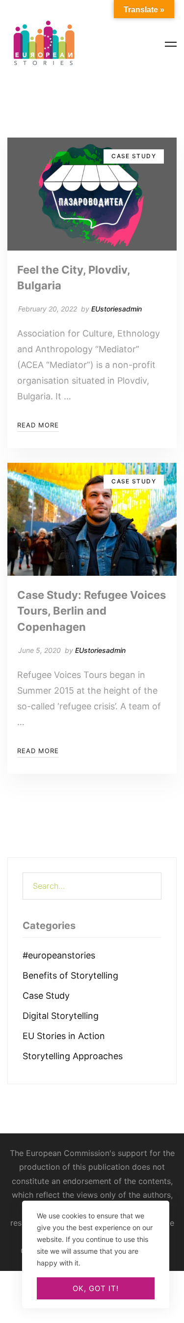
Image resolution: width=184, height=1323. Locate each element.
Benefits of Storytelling (70, 975)
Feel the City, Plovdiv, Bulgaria (73, 277)
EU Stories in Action (64, 1036)
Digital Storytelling (61, 1016)
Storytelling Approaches (73, 1056)
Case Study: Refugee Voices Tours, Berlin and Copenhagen (91, 611)
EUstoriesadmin (116, 309)
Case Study (46, 995)
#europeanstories (59, 955)
